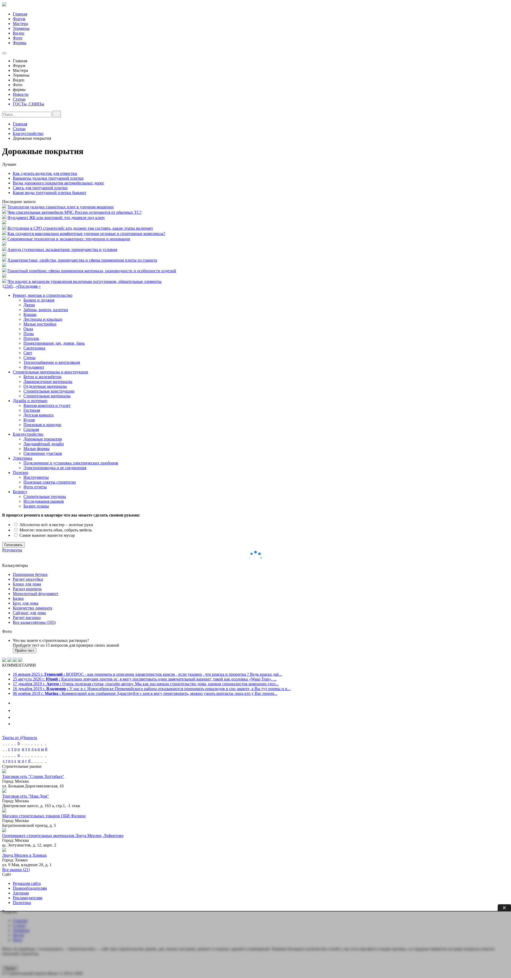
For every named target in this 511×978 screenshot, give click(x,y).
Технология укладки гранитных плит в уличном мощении (60, 207)
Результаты (12, 550)
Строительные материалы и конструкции (50, 372)
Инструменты (36, 477)
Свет (27, 352)
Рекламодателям (27, 898)
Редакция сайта (27, 883)
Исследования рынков (43, 501)
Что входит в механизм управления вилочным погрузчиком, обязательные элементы (84, 281)
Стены (29, 357)
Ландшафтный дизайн (43, 443)
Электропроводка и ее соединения (54, 467)
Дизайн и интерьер (30, 400)
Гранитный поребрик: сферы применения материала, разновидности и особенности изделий (91, 271)
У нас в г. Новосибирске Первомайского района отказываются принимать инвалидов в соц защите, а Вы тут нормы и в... (151, 688)
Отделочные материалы (45, 386)
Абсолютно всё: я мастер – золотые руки (55, 524)
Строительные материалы (47, 396)
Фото (17, 38)
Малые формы (36, 448)
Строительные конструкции (49, 391)
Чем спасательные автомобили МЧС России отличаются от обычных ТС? (74, 212)
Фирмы (19, 42)
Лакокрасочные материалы (47, 381)
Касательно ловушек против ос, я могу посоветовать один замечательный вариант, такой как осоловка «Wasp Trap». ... (145, 679)
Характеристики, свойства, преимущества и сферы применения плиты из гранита (82, 260)
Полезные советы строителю (49, 482)
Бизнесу (20, 491)
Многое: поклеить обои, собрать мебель (55, 530)
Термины (21, 28)
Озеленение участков (42, 453)
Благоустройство (28, 434)
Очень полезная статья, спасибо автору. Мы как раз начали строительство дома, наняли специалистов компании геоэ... (146, 684)
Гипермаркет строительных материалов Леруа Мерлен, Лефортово (62, 835)
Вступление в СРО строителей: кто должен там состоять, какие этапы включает (80, 228)
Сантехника (34, 348)
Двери (29, 305)
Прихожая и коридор (42, 424)
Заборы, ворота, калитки (45, 309)
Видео (18, 33)
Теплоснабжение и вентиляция (51, 362)
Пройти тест (24, 651)
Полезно (20, 472)
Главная (20, 14)
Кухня (29, 420)
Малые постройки (39, 324)
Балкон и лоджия (38, 300)
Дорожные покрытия (42, 439)
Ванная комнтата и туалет (47, 405)
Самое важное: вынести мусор (46, 535)
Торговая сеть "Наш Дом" (25, 796)
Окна (28, 329)
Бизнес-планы (36, 506)
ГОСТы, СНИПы (28, 104)
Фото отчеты (35, 487)
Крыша (29, 314)
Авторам (21, 893)
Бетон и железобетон (42, 376)
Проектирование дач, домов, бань (54, 343)
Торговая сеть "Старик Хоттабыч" (33, 776)
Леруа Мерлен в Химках (24, 855)
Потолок (31, 338)
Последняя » (29, 286)
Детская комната (38, 415)
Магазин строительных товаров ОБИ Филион (44, 816)
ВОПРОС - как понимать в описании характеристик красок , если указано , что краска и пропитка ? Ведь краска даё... (147, 674)
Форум (19, 18)
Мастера (20, 23)
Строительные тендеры (44, 496)
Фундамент (33, 367)
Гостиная (31, 410)
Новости (20, 94)
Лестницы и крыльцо (42, 319)
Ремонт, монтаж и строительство (42, 295)
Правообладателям (30, 888)
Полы (28, 333)
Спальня (31, 429)
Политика (22, 902)
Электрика (22, 458)
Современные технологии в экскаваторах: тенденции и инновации (68, 239)
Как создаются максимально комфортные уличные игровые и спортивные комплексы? (86, 233)
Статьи (19, 99)
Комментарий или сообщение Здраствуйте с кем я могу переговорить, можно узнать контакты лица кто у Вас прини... (145, 693)
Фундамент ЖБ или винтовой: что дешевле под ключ (56, 217)
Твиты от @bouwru (19, 737)
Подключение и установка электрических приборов (70, 463)
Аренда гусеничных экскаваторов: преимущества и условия (62, 249)
